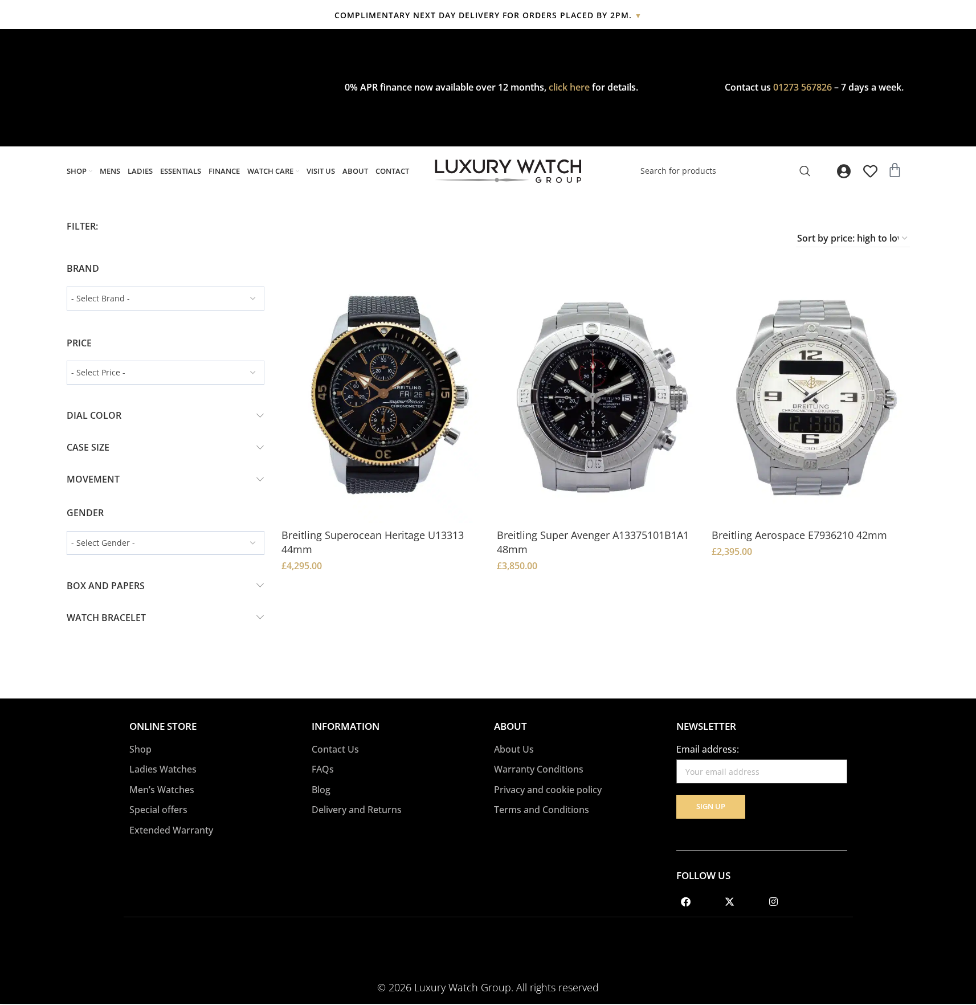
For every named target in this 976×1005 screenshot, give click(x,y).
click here (569, 87)
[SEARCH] (805, 171)
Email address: (707, 749)
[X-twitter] (730, 901)
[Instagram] (773, 901)
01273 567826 (802, 87)
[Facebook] (686, 901)
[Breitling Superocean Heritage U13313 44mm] (380, 399)
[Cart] (895, 170)
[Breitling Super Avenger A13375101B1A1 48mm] (596, 399)
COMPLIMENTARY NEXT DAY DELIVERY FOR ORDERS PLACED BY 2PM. (488, 15)
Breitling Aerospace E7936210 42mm (799, 535)
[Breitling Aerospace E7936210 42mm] (811, 399)
